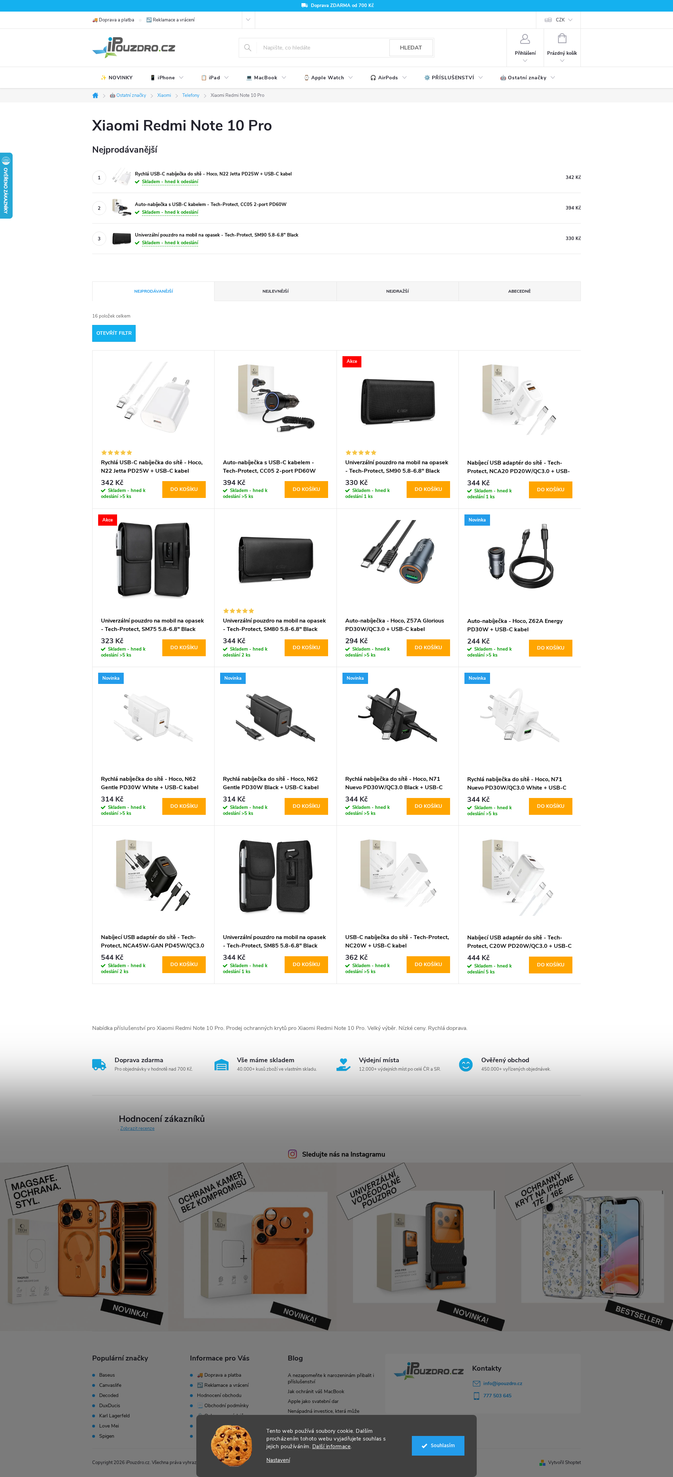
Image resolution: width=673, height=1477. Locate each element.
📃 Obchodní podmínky (223, 1405)
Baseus (107, 1375)
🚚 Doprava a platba (113, 20)
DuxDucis (109, 1406)
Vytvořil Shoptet (564, 1462)
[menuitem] (116, 78)
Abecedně (519, 291)
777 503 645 (497, 1395)
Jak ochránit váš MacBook (316, 1391)
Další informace (331, 1446)
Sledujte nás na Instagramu (343, 1154)
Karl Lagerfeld (114, 1416)
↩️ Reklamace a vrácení (170, 20)
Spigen (106, 1436)
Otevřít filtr (114, 333)
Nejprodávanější (153, 291)
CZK (560, 20)
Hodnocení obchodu (219, 1395)
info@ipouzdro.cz (502, 1383)
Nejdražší (397, 291)
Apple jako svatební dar (313, 1401)
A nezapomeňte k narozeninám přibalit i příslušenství (331, 1378)
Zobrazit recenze (137, 1128)
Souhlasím (443, 1445)
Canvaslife (110, 1385)
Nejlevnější (275, 291)
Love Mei (109, 1426)
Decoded (108, 1395)
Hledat (411, 48)
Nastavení (278, 1460)
